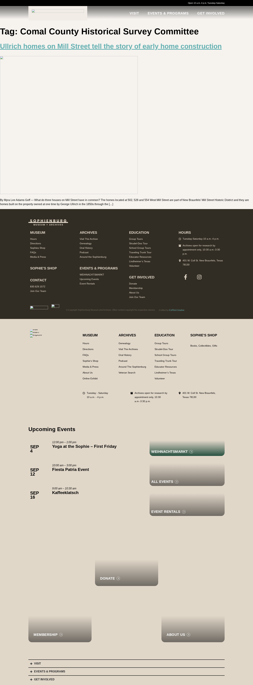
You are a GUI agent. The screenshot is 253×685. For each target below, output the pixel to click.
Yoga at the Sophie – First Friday (84, 446)
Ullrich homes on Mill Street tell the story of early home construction (111, 46)
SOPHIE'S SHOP (203, 335)
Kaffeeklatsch (65, 492)
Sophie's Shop (43, 268)
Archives (127, 335)
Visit (134, 13)
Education (165, 335)
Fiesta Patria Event (70, 469)
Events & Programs (168, 13)
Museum (90, 335)
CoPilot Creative (176, 310)
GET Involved (211, 13)
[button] (168, 511)
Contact (38, 280)
